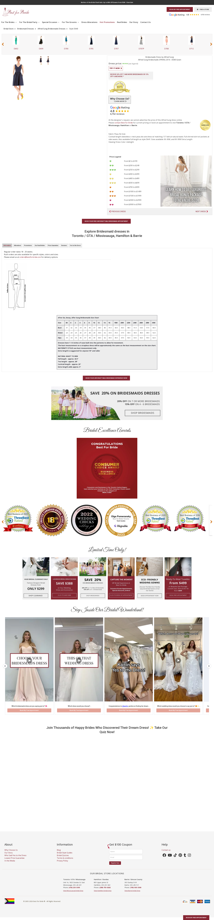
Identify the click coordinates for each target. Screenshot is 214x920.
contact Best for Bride (123, 122)
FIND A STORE (203, 9)
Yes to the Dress (75, 245)
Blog (59, 853)
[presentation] (3, 44)
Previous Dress (118, 211)
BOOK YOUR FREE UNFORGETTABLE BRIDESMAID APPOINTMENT (106, 221)
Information (7, 245)
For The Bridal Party (28, 22)
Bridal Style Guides (64, 855)
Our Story (133, 22)
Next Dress (200, 211)
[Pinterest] (180, 858)
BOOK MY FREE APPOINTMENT (179, 9)
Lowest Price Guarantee (14, 861)
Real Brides (122, 22)
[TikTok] (175, 858)
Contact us (166, 853)
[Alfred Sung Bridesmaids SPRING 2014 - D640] (40, 60)
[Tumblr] (185, 858)
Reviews (64, 245)
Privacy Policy (62, 863)
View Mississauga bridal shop (73, 894)
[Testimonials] (191, 14)
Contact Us (145, 22)
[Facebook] (164, 858)
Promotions (28, 245)
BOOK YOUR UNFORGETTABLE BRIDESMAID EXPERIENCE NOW (106, 378)
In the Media (9, 863)
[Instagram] (189, 858)
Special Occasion (50, 22)
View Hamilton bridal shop (102, 894)
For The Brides (8, 22)
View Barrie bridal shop (132, 894)
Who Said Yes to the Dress (15, 858)
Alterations (17, 245)
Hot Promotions (107, 22)
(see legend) (133, 63)
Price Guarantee (53, 245)
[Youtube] (170, 858)
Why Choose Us (11, 853)
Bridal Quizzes (63, 858)
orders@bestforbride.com (30, 257)
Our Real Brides (40, 245)
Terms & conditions (65, 861)
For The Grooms (69, 22)
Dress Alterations (89, 22)
